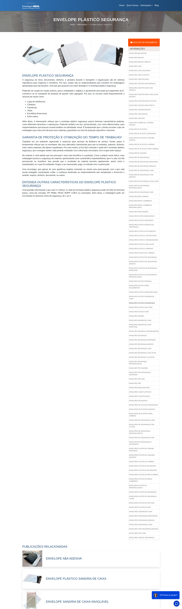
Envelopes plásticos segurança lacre (143, 498)
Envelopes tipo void (137, 533)
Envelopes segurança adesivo (142, 520)
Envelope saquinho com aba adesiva (144, 331)
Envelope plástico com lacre (141, 244)
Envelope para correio (139, 196)
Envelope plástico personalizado (143, 292)
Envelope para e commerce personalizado (140, 206)
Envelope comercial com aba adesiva (141, 124)
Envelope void (135, 383)
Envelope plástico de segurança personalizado (143, 276)
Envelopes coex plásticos (140, 392)
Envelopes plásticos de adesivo (142, 466)
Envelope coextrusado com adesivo (141, 89)
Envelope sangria (136, 316)
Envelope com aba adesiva (140, 110)
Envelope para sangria (138, 212)
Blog (157, 5)
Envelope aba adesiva (138, 53)
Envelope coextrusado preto (141, 105)
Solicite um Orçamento (144, 42)
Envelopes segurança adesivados (143, 516)
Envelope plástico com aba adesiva (143, 240)
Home (122, 6)
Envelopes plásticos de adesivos (143, 470)
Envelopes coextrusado (139, 396)
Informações (145, 5)
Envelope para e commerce (140, 201)
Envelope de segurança (139, 157)
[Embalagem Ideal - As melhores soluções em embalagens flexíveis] (31, 5)
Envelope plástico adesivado (141, 220)
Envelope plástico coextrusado (143, 236)
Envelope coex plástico (139, 75)
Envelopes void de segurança (141, 537)
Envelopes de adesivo (138, 401)
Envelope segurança (138, 335)
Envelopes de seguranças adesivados (140, 443)
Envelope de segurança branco (142, 166)
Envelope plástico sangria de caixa (141, 298)
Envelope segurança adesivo (141, 344)
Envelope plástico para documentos (139, 287)
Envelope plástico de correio (142, 253)
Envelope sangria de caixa (140, 320)
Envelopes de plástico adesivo (142, 409)
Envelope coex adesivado (139, 71)
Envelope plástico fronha (140, 281)
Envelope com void (137, 118)
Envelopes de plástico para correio (141, 415)
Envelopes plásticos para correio (143, 475)
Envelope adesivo (136, 58)
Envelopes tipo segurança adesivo (143, 529)
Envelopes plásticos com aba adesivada (141, 450)
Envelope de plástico (138, 129)
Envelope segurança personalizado (138, 363)
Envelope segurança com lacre (142, 353)
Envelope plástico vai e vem (140, 307)
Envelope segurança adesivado (142, 340)
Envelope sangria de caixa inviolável (140, 326)
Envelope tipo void (137, 379)
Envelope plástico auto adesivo (142, 231)
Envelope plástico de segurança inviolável (143, 269)
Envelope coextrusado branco (142, 83)
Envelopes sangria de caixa (140, 512)
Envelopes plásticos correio (141, 462)
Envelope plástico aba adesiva (141, 216)
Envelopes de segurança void (141, 438)
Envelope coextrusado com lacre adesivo (143, 96)
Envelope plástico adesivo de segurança (141, 226)
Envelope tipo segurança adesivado (140, 374)
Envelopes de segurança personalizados (139, 432)
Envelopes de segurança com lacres (141, 426)
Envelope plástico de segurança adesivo (143, 263)
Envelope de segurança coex (141, 170)
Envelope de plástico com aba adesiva (141, 139)
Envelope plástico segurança (142, 303)
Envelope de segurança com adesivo (141, 176)
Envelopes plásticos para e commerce (140, 480)
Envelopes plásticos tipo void (141, 503)
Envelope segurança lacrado (142, 357)
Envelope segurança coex (140, 348)
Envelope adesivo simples (140, 62)
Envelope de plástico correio (142, 144)
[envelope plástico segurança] (38, 54)
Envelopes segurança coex (140, 524)
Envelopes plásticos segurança (143, 492)
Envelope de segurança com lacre (144, 181)
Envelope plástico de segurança (143, 257)
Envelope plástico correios (141, 249)
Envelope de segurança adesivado (143, 162)
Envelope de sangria (138, 153)
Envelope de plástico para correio (144, 149)
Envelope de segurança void (141, 192)
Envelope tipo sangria (138, 368)
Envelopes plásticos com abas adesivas (142, 456)
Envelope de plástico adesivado (142, 133)
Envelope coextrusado (139, 79)
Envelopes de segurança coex (142, 420)
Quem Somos (132, 5)
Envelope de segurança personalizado (139, 187)
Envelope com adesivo (138, 114)
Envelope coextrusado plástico (143, 101)
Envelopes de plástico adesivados (143, 405)
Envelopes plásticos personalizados (138, 487)
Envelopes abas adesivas (139, 388)
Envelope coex (135, 66)
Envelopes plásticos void (140, 507)
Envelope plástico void (139, 312)
